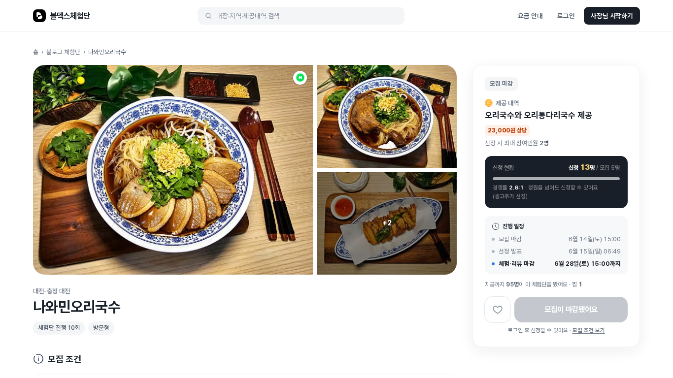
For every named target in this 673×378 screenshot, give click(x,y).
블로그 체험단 (63, 52)
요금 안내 (530, 16)
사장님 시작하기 (612, 16)
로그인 (566, 16)
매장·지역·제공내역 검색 (248, 16)
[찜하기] (497, 309)
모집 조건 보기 (588, 330)
